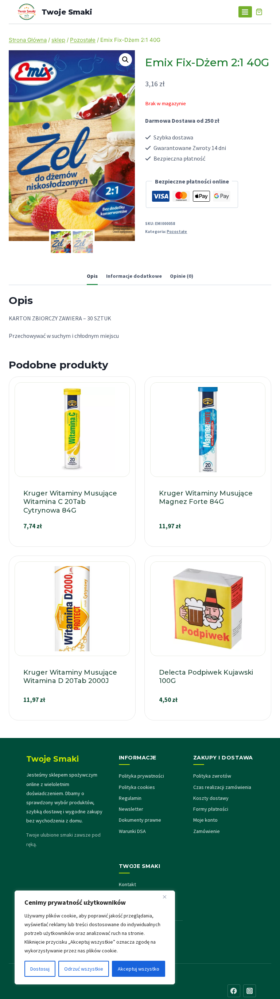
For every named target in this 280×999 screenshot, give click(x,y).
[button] (125, 59)
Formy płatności (210, 809)
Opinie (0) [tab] (181, 276)
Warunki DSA (132, 831)
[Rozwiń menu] (245, 11)
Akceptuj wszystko (138, 969)
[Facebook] (234, 990)
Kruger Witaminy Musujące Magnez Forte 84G (206, 497)
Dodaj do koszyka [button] (72, 543)
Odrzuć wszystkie (83, 969)
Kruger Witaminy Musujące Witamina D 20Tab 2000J (70, 676)
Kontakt (127, 884)
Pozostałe (177, 231)
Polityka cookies (137, 787)
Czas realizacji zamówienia (222, 787)
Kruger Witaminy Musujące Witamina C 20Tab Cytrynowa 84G (70, 501)
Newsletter (131, 809)
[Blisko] (167, 896)
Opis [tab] (92, 276)
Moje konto (205, 820)
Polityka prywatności (141, 776)
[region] (95, 937)
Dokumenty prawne (140, 820)
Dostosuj (40, 969)
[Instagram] (249, 990)
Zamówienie (206, 831)
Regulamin (130, 798)
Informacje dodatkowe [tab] (134, 276)
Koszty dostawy (211, 798)
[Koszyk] (259, 11)
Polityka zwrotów (212, 776)
